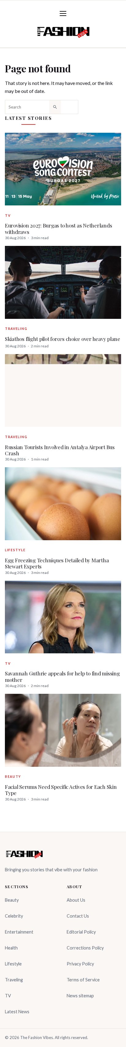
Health (11, 947)
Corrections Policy (85, 947)
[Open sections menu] (63, 13)
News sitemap (80, 995)
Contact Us (78, 916)
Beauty (13, 776)
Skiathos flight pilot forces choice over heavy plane (62, 339)
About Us (76, 900)
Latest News (17, 1011)
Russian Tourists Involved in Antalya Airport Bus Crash (60, 450)
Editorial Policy (81, 931)
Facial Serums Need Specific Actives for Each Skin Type (61, 790)
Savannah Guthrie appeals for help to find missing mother (62, 676)
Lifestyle (15, 550)
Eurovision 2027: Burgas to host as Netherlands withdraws (58, 228)
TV (7, 215)
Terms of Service (83, 979)
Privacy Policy (80, 963)
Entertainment (19, 931)
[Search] (55, 107)
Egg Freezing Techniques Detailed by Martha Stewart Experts (57, 563)
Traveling (16, 329)
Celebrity (14, 916)
